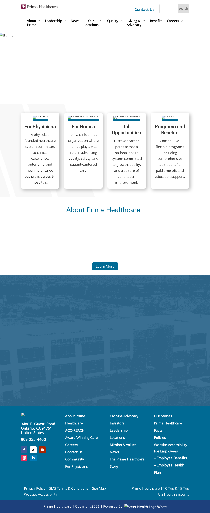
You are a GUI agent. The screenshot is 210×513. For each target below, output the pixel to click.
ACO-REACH (75, 430)
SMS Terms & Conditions (68, 488)
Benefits (156, 21)
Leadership (53, 21)
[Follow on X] (33, 449)
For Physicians (76, 466)
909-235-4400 (33, 439)
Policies (160, 437)
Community (74, 459)
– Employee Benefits (170, 457)
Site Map (99, 488)
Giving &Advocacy (134, 23)
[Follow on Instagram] (24, 458)
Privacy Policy (34, 488)
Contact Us (144, 9)
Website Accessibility (170, 444)
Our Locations (91, 23)
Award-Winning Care (81, 437)
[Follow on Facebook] (24, 449)
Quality (112, 21)
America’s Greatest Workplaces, (127, 56)
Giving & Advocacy (124, 416)
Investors (117, 423)
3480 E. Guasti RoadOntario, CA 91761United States (38, 428)
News (75, 21)
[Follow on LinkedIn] (33, 458)
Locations (117, 437)
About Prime (31, 23)
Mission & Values (123, 444)
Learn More (105, 266)
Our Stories (163, 416)
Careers (173, 21)
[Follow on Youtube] (42, 449)
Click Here (29, 318)
